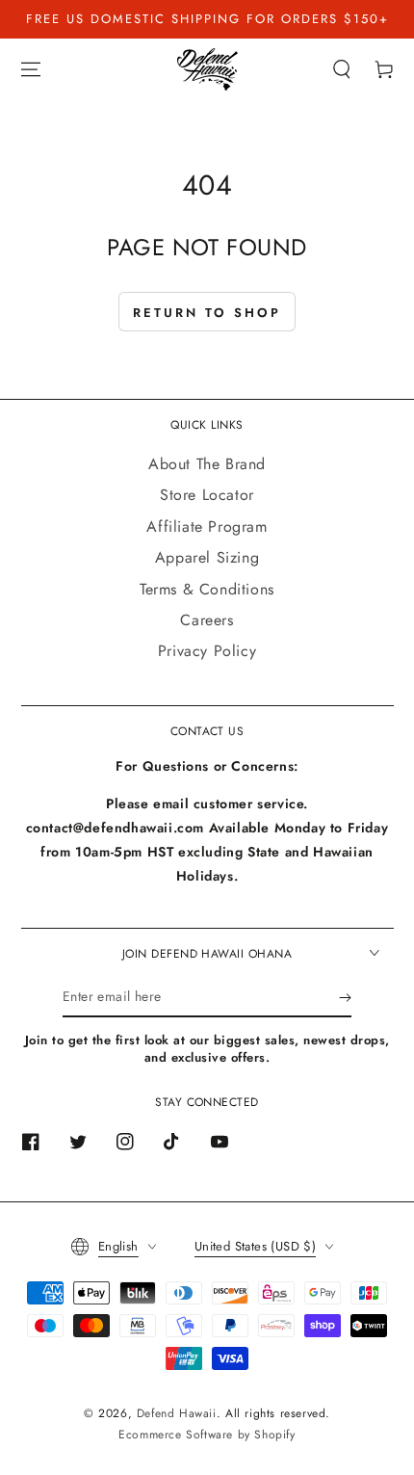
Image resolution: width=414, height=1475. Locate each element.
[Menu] (31, 69)
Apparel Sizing (207, 557)
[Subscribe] (345, 998)
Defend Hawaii (177, 1413)
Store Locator (207, 495)
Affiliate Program (206, 526)
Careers (206, 620)
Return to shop (207, 312)
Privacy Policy (207, 651)
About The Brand (207, 464)
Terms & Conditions (207, 589)
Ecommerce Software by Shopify (206, 1434)
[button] (342, 69)
